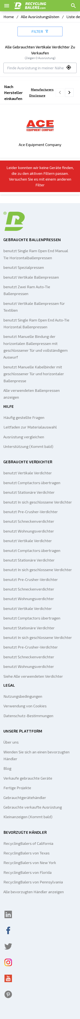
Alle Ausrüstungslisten (40, 16)
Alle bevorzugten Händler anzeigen (33, 891)
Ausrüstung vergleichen (23, 436)
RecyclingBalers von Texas (26, 853)
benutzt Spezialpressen (23, 267)
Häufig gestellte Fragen (23, 417)
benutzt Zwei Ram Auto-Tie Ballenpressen (26, 290)
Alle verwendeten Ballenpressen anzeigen (31, 393)
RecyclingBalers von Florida (27, 872)
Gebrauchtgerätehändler (24, 797)
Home (8, 16)
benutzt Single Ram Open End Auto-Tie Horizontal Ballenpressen (36, 323)
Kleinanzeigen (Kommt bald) (27, 816)
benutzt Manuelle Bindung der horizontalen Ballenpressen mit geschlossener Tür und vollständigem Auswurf (35, 346)
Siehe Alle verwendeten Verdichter (33, 676)
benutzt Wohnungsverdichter (28, 531)
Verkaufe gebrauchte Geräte (27, 778)
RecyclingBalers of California (28, 843)
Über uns (11, 742)
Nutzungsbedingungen (22, 696)
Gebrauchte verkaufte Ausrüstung (32, 807)
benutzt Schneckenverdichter (28, 521)
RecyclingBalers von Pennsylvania (33, 882)
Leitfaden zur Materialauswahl (30, 427)
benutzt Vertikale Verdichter (27, 472)
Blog (7, 768)
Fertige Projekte (17, 787)
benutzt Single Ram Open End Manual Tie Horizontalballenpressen (35, 254)
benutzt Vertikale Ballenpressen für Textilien (34, 307)
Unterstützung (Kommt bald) (28, 446)
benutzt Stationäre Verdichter (29, 492)
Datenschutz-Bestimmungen (28, 715)
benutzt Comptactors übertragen (31, 482)
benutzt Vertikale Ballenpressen (31, 277)
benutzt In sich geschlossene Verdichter (37, 502)
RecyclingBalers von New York (29, 862)
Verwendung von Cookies (25, 705)
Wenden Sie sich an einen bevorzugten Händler (36, 755)
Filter (37, 31)
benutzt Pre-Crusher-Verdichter (30, 511)
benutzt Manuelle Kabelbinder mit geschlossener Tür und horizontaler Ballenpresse (33, 374)
